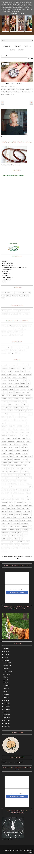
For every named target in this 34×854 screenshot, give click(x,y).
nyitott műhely (18, 328)
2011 (5, 717)
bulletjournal (11, 380)
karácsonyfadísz (11, 441)
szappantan (14, 295)
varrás (21, 331)
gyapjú (30, 413)
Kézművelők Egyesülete (7, 450)
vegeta (21, 538)
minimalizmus (25, 471)
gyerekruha (17, 419)
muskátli (3, 474)
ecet (23, 392)
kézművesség (18, 292)
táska (9, 523)
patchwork (4, 493)
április (5, 682)
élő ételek (26, 295)
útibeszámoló (13, 532)
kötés (11, 456)
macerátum (16, 462)
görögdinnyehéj (23, 413)
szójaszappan (4, 520)
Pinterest (17, 46)
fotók (27, 407)
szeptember (6, 671)
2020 (5, 660)
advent (26, 365)
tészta (11, 526)
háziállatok (4, 429)
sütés (28, 508)
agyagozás (4, 325)
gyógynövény (25, 419)
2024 (5, 648)
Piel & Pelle (4, 496)
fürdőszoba (21, 410)
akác (29, 368)
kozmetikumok (10, 453)
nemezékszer (21, 477)
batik (9, 377)
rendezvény (4, 502)
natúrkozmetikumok (11, 477)
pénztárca (28, 493)
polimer (6, 64)
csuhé (17, 389)
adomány (20, 365)
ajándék (18, 368)
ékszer (20, 334)
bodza (24, 377)
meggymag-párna (16, 468)
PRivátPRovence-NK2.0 (18, 496)
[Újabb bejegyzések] (2, 102)
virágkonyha (4, 544)
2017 (5, 700)
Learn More (14, 13)
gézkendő (18, 353)
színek (20, 295)
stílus (23, 508)
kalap (24, 438)
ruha (30, 502)
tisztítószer (11, 529)
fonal (3, 407)
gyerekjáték (10, 419)
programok (28, 496)
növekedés (4, 483)
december (6, 662)
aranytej (23, 371)
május (5, 680)
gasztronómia (29, 410)
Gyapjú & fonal (6, 273)
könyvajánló (18, 453)
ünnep (19, 532)
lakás (22, 456)
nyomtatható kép (5, 486)
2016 (5, 703)
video (28, 541)
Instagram (6, 46)
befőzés (14, 377)
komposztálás (25, 450)
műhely (9, 474)
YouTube (21, 50)
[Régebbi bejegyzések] (31, 102)
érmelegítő (27, 395)
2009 (5, 723)
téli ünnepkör (14, 313)
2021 (5, 657)
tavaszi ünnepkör (5, 313)
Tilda (30, 526)
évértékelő (4, 398)
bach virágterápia (27, 374)
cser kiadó (4, 386)
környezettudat (26, 292)
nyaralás (21, 483)
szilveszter (23, 517)
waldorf (10, 544)
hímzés (27, 429)
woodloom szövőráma (6, 547)
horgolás (3, 328)
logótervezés (4, 462)
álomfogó (3, 371)
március (5, 685)
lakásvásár (4, 459)
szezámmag (16, 517)
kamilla (28, 438)
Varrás (4, 281)
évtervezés (15, 398)
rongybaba (11, 502)
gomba (9, 413)
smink (8, 295)
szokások (11, 520)
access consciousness (11, 365)
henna (15, 429)
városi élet (20, 535)
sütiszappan (4, 511)
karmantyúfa (12, 444)
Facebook (27, 46)
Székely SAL (17, 514)
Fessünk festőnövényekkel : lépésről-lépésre (14, 267)
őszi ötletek (11, 489)
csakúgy (23, 383)
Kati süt (18, 444)
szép (3, 517)
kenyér (10, 447)
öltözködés (19, 486)
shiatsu (30, 505)
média (9, 468)
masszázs (4, 468)
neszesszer (23, 480)
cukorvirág (11, 383)
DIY (6, 392)
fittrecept (11, 404)
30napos (3, 365)
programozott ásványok (6, 499)
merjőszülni (4, 471)
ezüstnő (21, 398)
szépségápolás (9, 517)
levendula (25, 459)
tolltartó (17, 529)
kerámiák (17, 447)
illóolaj (3, 438)
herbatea (21, 429)
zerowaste (27, 547)
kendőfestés (4, 447)
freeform (3, 410)
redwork (22, 499)
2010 (5, 720)
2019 (5, 695)
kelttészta (25, 444)
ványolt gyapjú (12, 535)
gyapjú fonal (4, 416)
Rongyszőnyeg (19, 502)
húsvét (9, 310)
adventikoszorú (5, 368)
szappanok (4, 331)
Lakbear (10, 459)
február (5, 688)
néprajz (3, 295)
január (5, 691)
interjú (14, 438)
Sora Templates (14, 850)
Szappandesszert (7, 269)
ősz (20, 313)
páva (9, 493)
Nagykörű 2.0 (22, 474)
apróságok (17, 371)
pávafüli (14, 493)
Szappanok (5, 271)
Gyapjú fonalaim (6, 279)
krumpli (16, 456)
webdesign (14, 334)
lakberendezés (17, 459)
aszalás (3, 374)
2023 (5, 651)
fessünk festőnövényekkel (7, 292)
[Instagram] (2, 847)
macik (22, 462)
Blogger (17, 558)
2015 (5, 706)
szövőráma (22, 520)
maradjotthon (18, 465)
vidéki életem (21, 541)
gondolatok (15, 413)
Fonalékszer (5, 275)
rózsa (25, 502)
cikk (29, 380)
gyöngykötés (9, 422)
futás (16, 410)
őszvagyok (26, 489)
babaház (14, 374)
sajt (9, 505)
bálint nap (4, 310)
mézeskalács (17, 471)
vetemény (14, 541)
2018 (5, 697)
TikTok (12, 50)
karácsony (16, 310)
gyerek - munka (23, 416)
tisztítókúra (4, 529)
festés (24, 401)
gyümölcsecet (4, 426)
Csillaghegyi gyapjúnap (23, 386)
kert (22, 447)
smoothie (14, 508)
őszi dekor (4, 489)
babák (20, 374)
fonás (24, 325)
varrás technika (5, 538)
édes (28, 392)
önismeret (26, 486)
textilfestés (15, 331)
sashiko (25, 505)
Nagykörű (15, 474)
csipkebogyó (4, 389)
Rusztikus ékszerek (11, 84)
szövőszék (29, 520)
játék (19, 438)
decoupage (23, 389)
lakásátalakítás (28, 456)
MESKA (10, 471)
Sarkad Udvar (18, 505)
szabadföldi (11, 511)
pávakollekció (20, 493)
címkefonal (4, 383)
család (28, 383)
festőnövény (11, 325)
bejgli (20, 377)
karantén (29, 441)
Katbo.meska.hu (13, 243)
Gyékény (4, 261)
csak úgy (17, 383)
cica (25, 380)
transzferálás (24, 529)
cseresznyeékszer (12, 386)
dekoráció (30, 389)
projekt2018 (15, 499)
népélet (27, 310)
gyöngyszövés (17, 422)
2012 (5, 715)
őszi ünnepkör (26, 313)
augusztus (6, 674)
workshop (15, 547)
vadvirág (25, 532)
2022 (5, 654)
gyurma (24, 422)
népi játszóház (10, 480)
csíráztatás (11, 389)
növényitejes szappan (13, 483)
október (5, 668)
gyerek (16, 416)
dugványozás (17, 392)
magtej (11, 465)
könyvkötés (25, 453)
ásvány (28, 371)
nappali (3, 477)
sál (13, 505)
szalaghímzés (18, 511)
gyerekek (4, 419)
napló (28, 474)
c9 (21, 380)
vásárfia (16, 538)
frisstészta (10, 410)
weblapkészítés (25, 544)
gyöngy (29, 325)
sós (19, 508)
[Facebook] (9, 847)
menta (30, 468)
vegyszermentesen (6, 334)
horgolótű (29, 432)
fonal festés (18, 325)
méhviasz (24, 468)
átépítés (9, 374)
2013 (5, 712)
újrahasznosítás (5, 532)
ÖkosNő (12, 486)
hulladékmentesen (13, 435)
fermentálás (4, 401)
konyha (3, 453)
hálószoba (19, 426)
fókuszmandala (19, 404)
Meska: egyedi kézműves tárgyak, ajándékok (13, 175)
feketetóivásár (29, 398)
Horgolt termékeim (7, 277)
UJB (30, 529)
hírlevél (3, 432)
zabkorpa (21, 547)
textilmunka (24, 526)
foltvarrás (26, 404)
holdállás (9, 432)
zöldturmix (4, 550)
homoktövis (15, 432)
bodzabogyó (4, 380)
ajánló (24, 368)
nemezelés (10, 328)
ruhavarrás (4, 505)
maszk (25, 465)
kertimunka (27, 447)
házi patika (25, 426)
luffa (10, 462)
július (4, 677)
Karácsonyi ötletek (20, 441)
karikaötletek (4, 444)
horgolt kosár (4, 435)
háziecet (10, 429)
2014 (5, 709)
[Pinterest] (6, 847)
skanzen (3, 508)
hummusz (22, 435)
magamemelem (5, 465)
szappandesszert (26, 328)
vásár (11, 538)
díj (2, 392)
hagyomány (12, 426)
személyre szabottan (26, 514)
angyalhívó (10, 371)
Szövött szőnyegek (7, 263)
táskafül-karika (22, 350)
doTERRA (11, 392)
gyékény (11, 416)
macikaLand (28, 462)
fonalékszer (13, 350)
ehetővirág (9, 395)
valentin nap (4, 535)
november (6, 665)
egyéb (3, 395)
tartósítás (3, 523)
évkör (3, 298)
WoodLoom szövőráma (8, 265)
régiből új (29, 499)
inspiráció (8, 438)
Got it (22, 13)
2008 (5, 726)
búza (17, 380)
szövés (9, 331)
